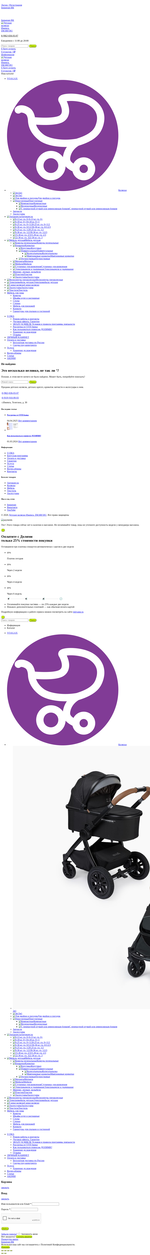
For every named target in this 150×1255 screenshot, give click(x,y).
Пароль (5, 1209)
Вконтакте (12, 507)
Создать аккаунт (24, 1236)
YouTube (11, 510)
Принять (5, 1247)
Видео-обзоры (14, 469)
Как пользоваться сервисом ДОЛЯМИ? (24, 436)
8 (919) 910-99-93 (10, 398)
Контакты (12, 471)
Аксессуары (13, 493)
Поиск (32, 46)
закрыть (5, 1187)
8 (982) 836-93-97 (140, 15)
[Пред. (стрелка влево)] (2, 1253)
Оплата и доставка (16, 458)
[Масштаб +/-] (11, 1250)
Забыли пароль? (9, 1234)
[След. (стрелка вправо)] (5, 1253)
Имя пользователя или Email (16, 1204)
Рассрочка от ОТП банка (18, 415)
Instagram (11, 504)
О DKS (10, 453)
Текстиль (11, 490)
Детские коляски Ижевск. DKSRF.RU (28, 515)
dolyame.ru (78, 612)
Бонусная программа (17, 455)
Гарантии (12, 461)
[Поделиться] (5, 1250)
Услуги (10, 463)
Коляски (11, 485)
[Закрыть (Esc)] (2, 1250)
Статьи (10, 466)
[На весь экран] (8, 1250)
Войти (5, 1229)
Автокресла (13, 483)
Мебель (11, 488)
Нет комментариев (27, 420)
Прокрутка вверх (9, 1239)
